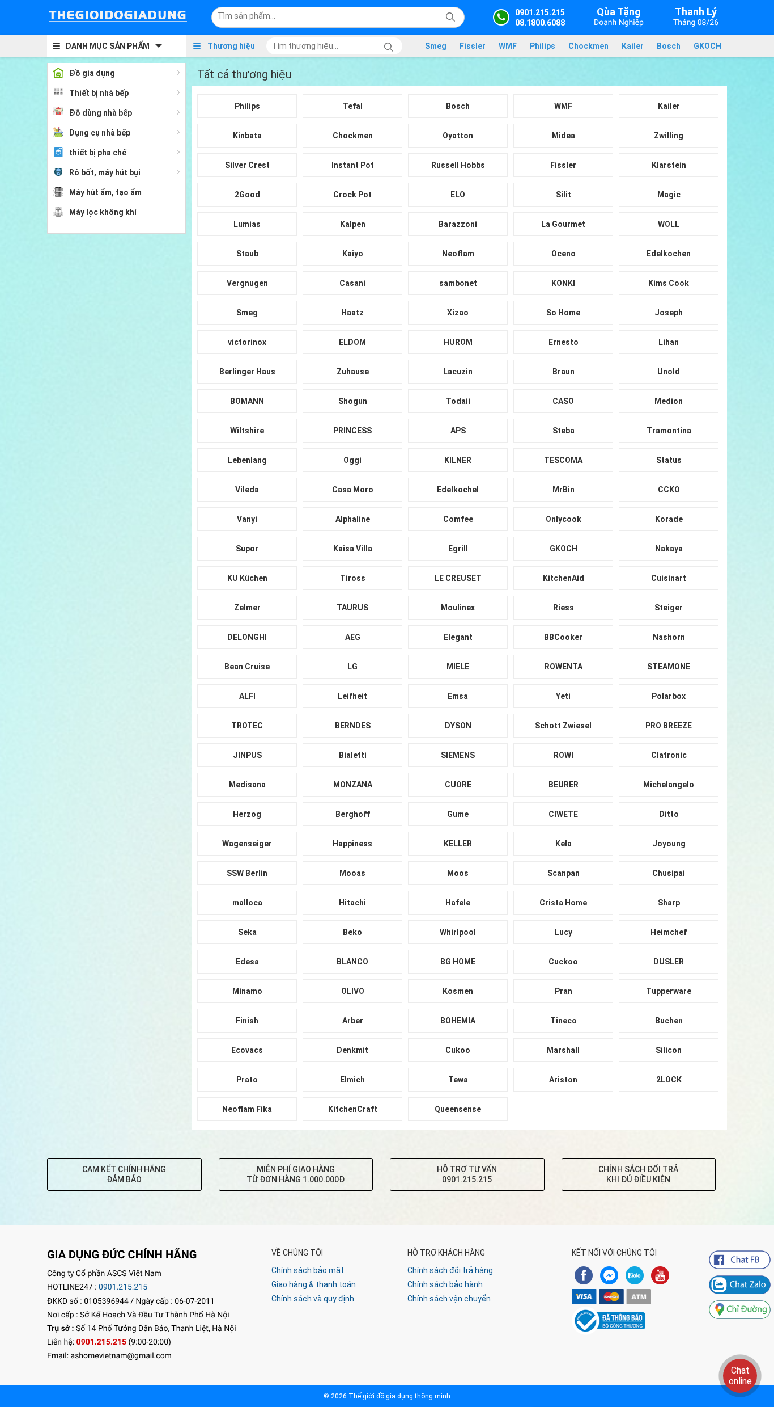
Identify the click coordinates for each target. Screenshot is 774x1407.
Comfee (458, 519)
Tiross (352, 578)
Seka (247, 932)
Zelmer (247, 607)
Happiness (352, 843)
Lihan (668, 342)
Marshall (563, 1050)
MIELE (457, 666)
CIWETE (563, 814)
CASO (563, 401)
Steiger (668, 607)
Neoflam (458, 253)
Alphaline (352, 519)
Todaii (458, 401)
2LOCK (669, 1079)
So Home (563, 312)
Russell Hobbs (458, 165)
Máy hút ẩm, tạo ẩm (105, 192)
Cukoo (457, 1050)
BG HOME (457, 961)
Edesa (247, 961)
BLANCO (352, 961)
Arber (352, 1020)
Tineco (563, 1020)
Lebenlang (247, 460)
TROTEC (247, 725)
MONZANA (352, 784)
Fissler (473, 45)
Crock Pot (352, 194)
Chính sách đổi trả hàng (450, 1270)
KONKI (563, 283)
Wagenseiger (247, 843)
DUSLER (668, 961)
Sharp (669, 902)
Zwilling (668, 135)
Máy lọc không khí (103, 212)
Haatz (352, 312)
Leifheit (352, 696)
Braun (563, 371)
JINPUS (247, 755)
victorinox (247, 342)
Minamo (247, 991)
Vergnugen (247, 283)
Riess (563, 607)
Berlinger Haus (247, 371)
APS (458, 430)
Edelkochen (669, 253)
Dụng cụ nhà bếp (99, 132)
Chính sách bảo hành (445, 1284)
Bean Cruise (247, 666)
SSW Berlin (247, 873)
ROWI (563, 755)
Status (669, 460)
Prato (247, 1079)
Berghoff (352, 814)
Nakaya (669, 548)
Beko (352, 932)
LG (352, 666)
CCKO (669, 489)
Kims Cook (668, 283)
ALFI (247, 696)
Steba (563, 430)
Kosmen (458, 991)
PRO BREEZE (668, 725)
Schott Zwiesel (563, 725)
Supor (247, 548)
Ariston (563, 1079)
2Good (247, 194)
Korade (669, 519)
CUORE (458, 784)
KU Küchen (247, 578)
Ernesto (563, 342)
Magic (669, 194)
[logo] (118, 17)
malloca (247, 902)
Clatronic (669, 755)
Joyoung (669, 843)
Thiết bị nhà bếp (99, 93)
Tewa (458, 1079)
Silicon (669, 1050)
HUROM (458, 342)
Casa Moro (352, 489)
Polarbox (669, 696)
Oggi (352, 460)
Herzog (247, 814)
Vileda (247, 489)
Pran (563, 991)
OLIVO (352, 991)
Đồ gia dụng (92, 73)
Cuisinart (668, 578)
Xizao (458, 312)
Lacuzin (458, 371)
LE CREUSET (458, 578)
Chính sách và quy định (312, 1298)
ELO (457, 194)
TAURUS (352, 607)
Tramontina (669, 430)
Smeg (435, 45)
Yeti (563, 696)
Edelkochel (458, 489)
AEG (352, 637)
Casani (352, 283)
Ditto (669, 814)
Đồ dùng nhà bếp (100, 112)
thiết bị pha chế (97, 152)
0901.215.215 (123, 1287)
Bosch (669, 45)
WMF (508, 45)
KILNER (457, 460)
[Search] (448, 15)
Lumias (247, 224)
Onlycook (563, 519)
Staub (247, 253)
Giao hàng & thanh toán (313, 1284)
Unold (668, 371)
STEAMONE (668, 666)
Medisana (247, 784)
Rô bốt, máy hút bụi (105, 172)
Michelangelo (668, 784)
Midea (563, 135)
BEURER (563, 784)
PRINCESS (352, 430)
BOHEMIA (457, 1020)
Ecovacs (247, 1050)
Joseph (668, 312)
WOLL (668, 224)
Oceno (563, 253)
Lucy (563, 932)
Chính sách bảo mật (307, 1270)
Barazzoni (458, 224)
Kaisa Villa (352, 548)
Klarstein (669, 165)
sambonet (458, 283)
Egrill (458, 548)
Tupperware (668, 991)
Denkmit (352, 1050)
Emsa (458, 696)
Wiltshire (247, 430)
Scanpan (563, 873)
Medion (668, 401)
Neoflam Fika (247, 1109)
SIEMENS (458, 755)
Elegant (458, 637)
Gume (458, 814)
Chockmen (588, 45)
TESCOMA (563, 460)
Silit (563, 194)
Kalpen (352, 224)
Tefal (353, 106)
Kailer (633, 45)
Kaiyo (352, 253)
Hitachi (352, 902)
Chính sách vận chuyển (449, 1298)
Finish (247, 1020)
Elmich (352, 1079)
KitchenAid (563, 578)
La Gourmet (563, 224)
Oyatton (458, 135)
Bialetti (353, 755)
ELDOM (352, 342)
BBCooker (563, 637)
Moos (458, 873)
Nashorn (669, 637)
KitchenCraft (352, 1109)
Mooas (352, 873)
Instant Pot (352, 165)
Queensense (458, 1109)
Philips (542, 45)
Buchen (669, 1020)
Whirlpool (458, 932)
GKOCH (707, 45)
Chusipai (668, 873)
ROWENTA (563, 666)
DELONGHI (247, 637)
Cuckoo (563, 961)
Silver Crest (247, 165)
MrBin (563, 489)
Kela (563, 843)
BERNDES (353, 725)
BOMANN (247, 401)
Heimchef (668, 932)
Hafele (457, 902)
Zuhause (353, 371)
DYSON (458, 725)
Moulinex (458, 607)
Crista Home (563, 902)
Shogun (352, 401)
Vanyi (247, 519)
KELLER (458, 843)
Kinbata (247, 135)
